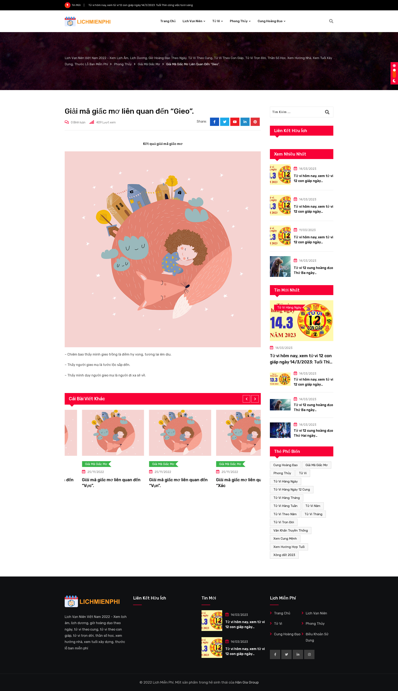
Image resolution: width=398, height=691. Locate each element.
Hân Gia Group (247, 682)
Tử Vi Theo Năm (285, 514)
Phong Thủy (239, 21)
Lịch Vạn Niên (192, 21)
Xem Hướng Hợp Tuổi (289, 547)
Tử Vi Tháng (313, 514)
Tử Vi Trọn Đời (283, 522)
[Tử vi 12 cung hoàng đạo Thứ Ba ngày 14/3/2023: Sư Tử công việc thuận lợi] (280, 266)
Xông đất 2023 (284, 555)
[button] (246, 399)
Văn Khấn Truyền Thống (290, 530)
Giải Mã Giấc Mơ (317, 465)
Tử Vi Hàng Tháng (286, 498)
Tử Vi (216, 21)
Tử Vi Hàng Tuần (285, 506)
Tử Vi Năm (312, 506)
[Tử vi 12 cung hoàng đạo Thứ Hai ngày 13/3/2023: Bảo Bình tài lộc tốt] (280, 430)
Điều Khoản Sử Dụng (317, 637)
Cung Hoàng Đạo (270, 21)
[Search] (331, 21)
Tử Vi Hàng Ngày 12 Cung (291, 489)
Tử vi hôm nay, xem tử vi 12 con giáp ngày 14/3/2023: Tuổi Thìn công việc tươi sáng (301, 362)
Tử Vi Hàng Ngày (285, 481)
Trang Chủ (168, 21)
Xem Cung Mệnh (285, 538)
